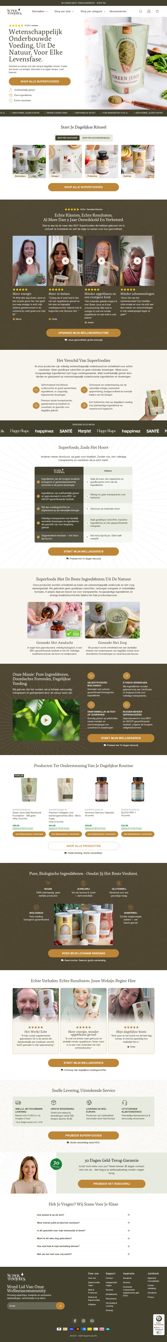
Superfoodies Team (94, 1283)
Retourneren (111, 1298)
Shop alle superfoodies (40, 81)
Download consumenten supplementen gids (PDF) (131, 1291)
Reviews (109, 1290)
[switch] (158, 1332)
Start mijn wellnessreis (83, 551)
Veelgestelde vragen (111, 1283)
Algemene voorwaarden (153, 1279)
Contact (109, 1278)
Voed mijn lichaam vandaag (83, 953)
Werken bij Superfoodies (94, 1298)
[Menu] (163, 1315)
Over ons (92, 1278)
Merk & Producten (92, 1291)
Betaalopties (111, 1294)
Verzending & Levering (111, 1304)
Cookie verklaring (152, 1286)
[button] (140, 11)
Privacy (151, 1297)
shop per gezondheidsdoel (96, 138)
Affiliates (92, 1304)
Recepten (127, 1278)
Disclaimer (152, 1293)
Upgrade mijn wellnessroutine (83, 332)
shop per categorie (67, 138)
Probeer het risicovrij (111, 1183)
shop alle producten (84, 846)
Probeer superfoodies (83, 1135)
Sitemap (109, 1310)
